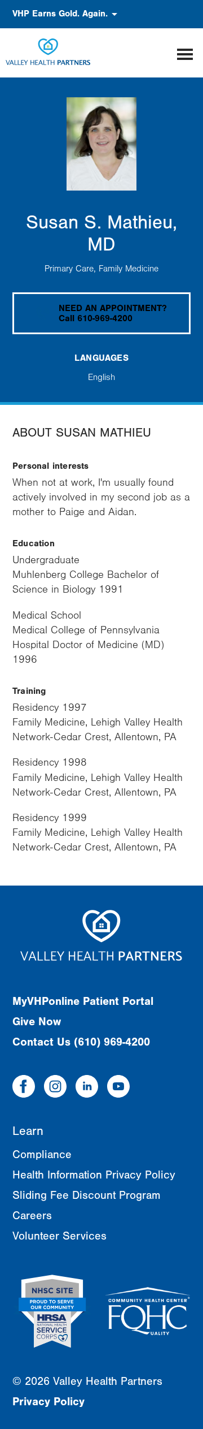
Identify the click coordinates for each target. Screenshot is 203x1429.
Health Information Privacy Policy (93, 1174)
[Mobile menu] (185, 52)
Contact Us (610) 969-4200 (81, 1041)
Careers (32, 1215)
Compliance (42, 1154)
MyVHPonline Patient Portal (82, 1001)
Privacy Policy (48, 1401)
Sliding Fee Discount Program (86, 1195)
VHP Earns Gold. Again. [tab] (60, 13)
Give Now (36, 1021)
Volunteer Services (59, 1235)
